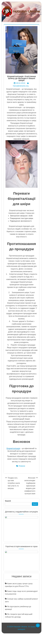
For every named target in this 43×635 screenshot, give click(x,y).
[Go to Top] (38, 625)
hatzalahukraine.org (20, 86)
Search (8, 501)
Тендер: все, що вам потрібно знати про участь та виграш (14, 483)
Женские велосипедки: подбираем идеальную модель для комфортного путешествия (29, 486)
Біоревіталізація (13, 448)
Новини (22, 466)
